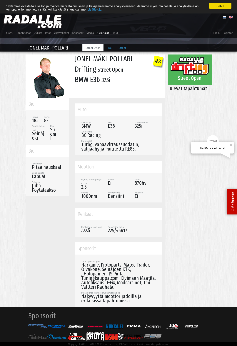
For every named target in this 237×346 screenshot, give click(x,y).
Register (228, 32)
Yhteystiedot (61, 32)
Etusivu (8, 32)
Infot (48, 32)
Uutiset (38, 32)
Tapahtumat (23, 32)
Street (122, 47)
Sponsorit (78, 32)
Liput (115, 32)
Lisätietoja (94, 9)
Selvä (220, 6)
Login (216, 32)
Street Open (93, 47)
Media (90, 32)
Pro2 (109, 47)
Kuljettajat (103, 32)
